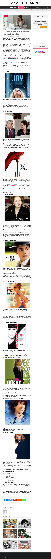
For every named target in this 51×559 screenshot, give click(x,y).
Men (34, 7)
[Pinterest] (15, 500)
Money (37, 7)
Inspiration (13, 36)
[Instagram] (41, 52)
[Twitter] (10, 500)
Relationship (29, 7)
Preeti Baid (11, 527)
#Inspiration (6, 504)
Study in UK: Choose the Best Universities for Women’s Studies (25, 534)
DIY (24, 7)
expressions (12, 185)
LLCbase (11, 43)
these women (12, 57)
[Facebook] (6, 500)
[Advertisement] (40, 37)
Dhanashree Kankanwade (25, 527)
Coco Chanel (6, 270)
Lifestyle (20, 7)
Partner (41, 9)
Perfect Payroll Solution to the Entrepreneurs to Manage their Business (10, 544)
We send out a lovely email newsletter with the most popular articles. (40, 23)
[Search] (48, 7)
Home (31, 9)
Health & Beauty (13, 7)
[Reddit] (19, 500)
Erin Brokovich (26, 313)
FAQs (38, 9)
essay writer (27, 54)
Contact (46, 9)
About (35, 9)
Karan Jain (7, 36)
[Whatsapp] (24, 500)
